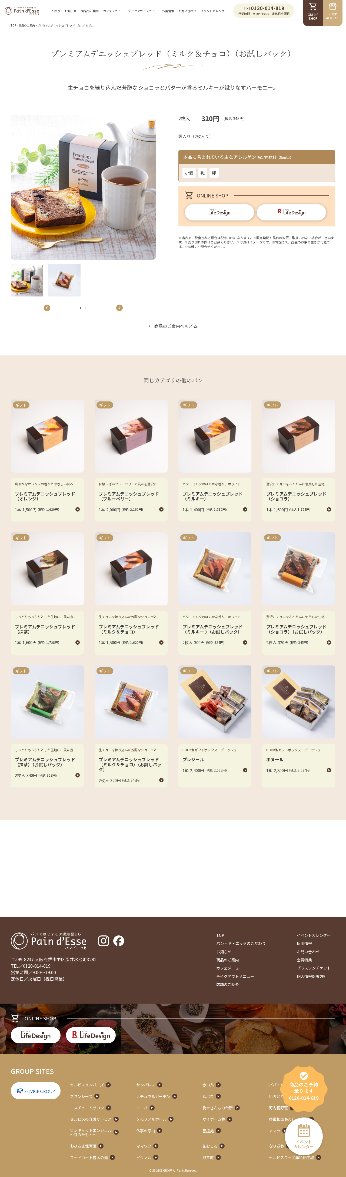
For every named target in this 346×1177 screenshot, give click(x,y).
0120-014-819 (267, 7)
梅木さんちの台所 (217, 1108)
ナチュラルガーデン (153, 1096)
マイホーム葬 (213, 1119)
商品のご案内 (90, 11)
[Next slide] (119, 308)
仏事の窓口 (145, 1131)
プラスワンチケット (314, 968)
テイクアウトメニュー (143, 11)
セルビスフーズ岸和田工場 (291, 1157)
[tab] (80, 308)
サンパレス (145, 1085)
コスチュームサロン (87, 1108)
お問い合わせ (187, 11)
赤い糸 (208, 1085)
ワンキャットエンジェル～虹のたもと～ (91, 1132)
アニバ (142, 1108)
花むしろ (210, 1146)
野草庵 (208, 1157)
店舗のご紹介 (227, 984)
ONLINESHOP (313, 16)
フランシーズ (81, 1096)
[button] (27, 280)
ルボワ (208, 1096)
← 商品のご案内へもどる (173, 326)
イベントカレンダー (214, 11)
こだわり (54, 11)
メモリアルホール (151, 1119)
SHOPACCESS (333, 16)
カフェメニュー (113, 11)
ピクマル (143, 1157)
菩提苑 (208, 1131)
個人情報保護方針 (312, 976)
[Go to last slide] (47, 308)
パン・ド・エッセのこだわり (241, 943)
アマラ (274, 1131)
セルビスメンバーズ (87, 1085)
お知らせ (70, 11)
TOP (13, 25)
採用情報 (168, 11)
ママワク (143, 1146)
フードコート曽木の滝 (89, 1157)
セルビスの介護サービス (91, 1119)
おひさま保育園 (83, 1146)
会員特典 (304, 959)
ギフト (21, 405)
